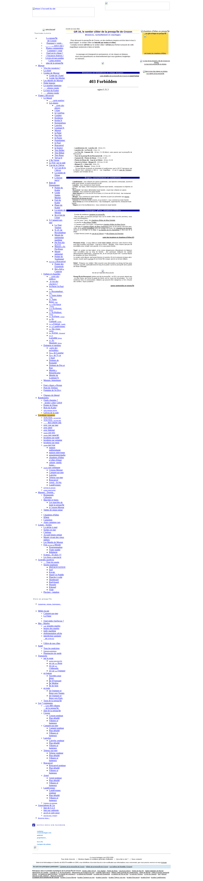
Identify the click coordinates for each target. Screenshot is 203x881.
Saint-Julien (55, 296)
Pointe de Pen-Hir (138, 871)
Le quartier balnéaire (52, 85)
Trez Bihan (59, 153)
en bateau (48, 673)
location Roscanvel (133, 877)
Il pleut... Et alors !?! (52, 555)
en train (47, 688)
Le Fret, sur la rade (57, 163)
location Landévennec (158, 877)
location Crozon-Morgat (68, 877)
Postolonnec (60, 140)
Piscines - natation (51, 592)
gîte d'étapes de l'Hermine (114, 233)
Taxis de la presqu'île (53, 700)
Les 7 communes (45, 703)
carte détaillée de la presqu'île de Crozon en (119, 76)
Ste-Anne (55, 330)
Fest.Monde (52, 545)
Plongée (52, 584)
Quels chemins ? (51, 400)
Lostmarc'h (59, 128)
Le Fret (90, 259)
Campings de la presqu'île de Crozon (72, 866)
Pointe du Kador (59, 189)
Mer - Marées (44, 623)
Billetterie (53, 552)
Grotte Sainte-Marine (58, 195)
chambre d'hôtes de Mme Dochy (114, 224)
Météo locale (43, 611)
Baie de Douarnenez (54, 184)
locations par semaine (53, 440)
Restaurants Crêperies (49, 496)
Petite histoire (49, 83)
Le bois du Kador (51, 90)
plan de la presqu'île (54, 63)
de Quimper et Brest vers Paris (56, 696)
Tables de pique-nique (53, 510)
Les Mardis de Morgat (53, 542)
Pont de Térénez (51, 388)
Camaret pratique (56, 728)
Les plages (53, 103)
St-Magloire (55, 341)
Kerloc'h (58, 120)
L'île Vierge (54, 160)
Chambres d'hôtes (51, 515)
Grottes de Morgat (51, 73)
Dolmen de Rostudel (54, 361)
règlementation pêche (53, 633)
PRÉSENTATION (57, 567)
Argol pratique (55, 778)
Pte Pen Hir (60, 243)
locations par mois (51, 442)
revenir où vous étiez (73, 29)
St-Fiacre (55, 305)
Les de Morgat (53, 80)
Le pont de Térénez (136, 874)
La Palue (47, 616)
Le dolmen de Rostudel (84, 874)
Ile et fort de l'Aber (60, 216)
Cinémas (47, 532)
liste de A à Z (49, 808)
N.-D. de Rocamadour (60, 231)
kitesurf (163, 874)
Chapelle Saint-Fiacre (103, 872)
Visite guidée (54, 550)
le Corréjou (59, 113)
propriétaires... (42, 837)
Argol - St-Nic (55, 482)
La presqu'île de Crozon (51, 39)
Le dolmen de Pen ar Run (119, 874)
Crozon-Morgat (56, 470)
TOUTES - (52, 417)
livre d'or (40, 842)
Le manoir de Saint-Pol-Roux (47, 874)
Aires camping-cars (52, 522)
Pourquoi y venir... (55, 43)
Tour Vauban (101, 871)
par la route (48, 658)
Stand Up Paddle (56, 574)
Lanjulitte (55, 337)
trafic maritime (50, 631)
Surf (51, 570)
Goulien (58, 115)
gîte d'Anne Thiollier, (90, 222)
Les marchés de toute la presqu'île (56, 503)
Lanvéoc (76, 25)
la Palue (58, 133)
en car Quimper (57, 671)
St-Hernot (55, 309)
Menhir (54, 371)
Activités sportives (46, 560)
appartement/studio (57, 455)
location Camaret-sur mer (86, 877)
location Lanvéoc (101, 877)
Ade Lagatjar (56, 353)
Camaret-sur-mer (48, 25)
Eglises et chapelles (52, 274)
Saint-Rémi (53, 300)
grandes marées (52, 626)
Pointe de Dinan (51, 405)
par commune (52, 467)
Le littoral (48, 98)
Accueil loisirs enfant (53, 535)
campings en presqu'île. (97, 214)
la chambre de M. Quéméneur (109, 230)
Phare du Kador (58, 206)
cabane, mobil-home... (55, 463)
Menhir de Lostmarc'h (54, 376)
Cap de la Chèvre (56, 165)
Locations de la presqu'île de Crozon (45, 877)
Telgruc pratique (56, 753)
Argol (69, 25)
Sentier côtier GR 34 (89, 871)
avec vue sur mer (51, 425)
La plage (47, 70)
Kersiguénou (60, 123)
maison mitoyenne (57, 452)
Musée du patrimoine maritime (59, 237)
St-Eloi (57, 333)
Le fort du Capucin (150, 874)
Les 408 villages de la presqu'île (52, 706)
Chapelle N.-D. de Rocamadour (60, 872)
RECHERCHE (52, 422)
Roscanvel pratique (57, 765)
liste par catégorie (51, 810)
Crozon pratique (56, 715)
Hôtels (46, 517)
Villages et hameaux (53, 721)
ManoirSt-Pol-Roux (60, 247)
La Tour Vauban (58, 226)
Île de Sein (53, 686)
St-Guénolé (55, 320)
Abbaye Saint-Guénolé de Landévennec (124, 872)
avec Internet (49, 430)
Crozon (36, 25)
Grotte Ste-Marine (57, 78)
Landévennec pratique (55, 791)
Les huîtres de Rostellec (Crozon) (121, 866)
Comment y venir (54, 50)
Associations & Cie (46, 805)
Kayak (52, 572)
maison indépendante (55, 448)
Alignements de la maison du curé (83, 872)
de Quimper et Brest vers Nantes (56, 692)
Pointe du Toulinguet (59, 257)
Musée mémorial (59, 252)
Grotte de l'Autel (56, 75)
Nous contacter (136, 859)
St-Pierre (56, 316)
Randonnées (43, 398)
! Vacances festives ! (55, 55)
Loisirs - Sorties (45, 525)
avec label (48, 427)
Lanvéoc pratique (56, 740)
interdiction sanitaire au (52, 637)
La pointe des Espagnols (101, 874)
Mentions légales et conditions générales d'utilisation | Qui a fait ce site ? (103, 859)
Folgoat (57, 324)
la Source (59, 148)
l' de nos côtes (52, 643)
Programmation (55, 547)
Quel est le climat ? (54, 53)
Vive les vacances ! (52, 68)
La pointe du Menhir (60, 211)
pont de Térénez (125, 170)
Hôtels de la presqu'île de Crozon (97, 866)
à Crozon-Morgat (56, 507)
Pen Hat (58, 135)
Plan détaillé (54, 718)
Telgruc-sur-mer (100, 25)
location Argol (145, 877)
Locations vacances (46, 415)
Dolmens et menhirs (52, 345)
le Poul (58, 143)
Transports (42, 656)
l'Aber (57, 110)
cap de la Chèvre (97, 233)
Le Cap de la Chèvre (60, 169)
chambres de (124, 228)
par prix (49, 432)
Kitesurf (52, 587)
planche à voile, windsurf (40, 876)
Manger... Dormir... (46, 492)
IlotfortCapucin (59, 270)
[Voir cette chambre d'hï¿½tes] (155, 51)
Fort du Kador (58, 201)
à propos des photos (44, 844)
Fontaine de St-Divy (52, 390)
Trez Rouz (59, 155)
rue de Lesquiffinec (88, 228)
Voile (51, 589)
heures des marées (51, 628)
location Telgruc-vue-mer (117, 877)
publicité (40, 835)
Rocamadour (56, 292)
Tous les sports (51, 562)
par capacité (51, 435)
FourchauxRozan (53, 385)
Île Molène (53, 683)
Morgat (41, 65)
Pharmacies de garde (52, 653)
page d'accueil (50, 29)
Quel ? (54, 621)
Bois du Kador (50, 408)
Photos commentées (54, 48)
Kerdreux (59, 118)
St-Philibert (55, 313)
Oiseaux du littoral (52, 395)
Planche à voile (55, 577)
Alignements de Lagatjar (40, 872)
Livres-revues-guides (55, 58)
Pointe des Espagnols (59, 265)
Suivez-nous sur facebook (51, 825)
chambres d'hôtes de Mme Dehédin (103, 220)
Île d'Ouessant (55, 681)
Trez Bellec (59, 150)
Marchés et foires (51, 500)
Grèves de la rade (51, 412)
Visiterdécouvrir (46, 95)
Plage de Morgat (144, 872)
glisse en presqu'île (56, 876)
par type (49, 445)
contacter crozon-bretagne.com (44, 832)
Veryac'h (58, 158)
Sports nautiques (51, 565)
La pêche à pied (50, 527)
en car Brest (55, 663)
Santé (40, 646)
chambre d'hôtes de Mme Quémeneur (96, 226)
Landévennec (87, 25)
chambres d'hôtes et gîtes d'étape (56, 458)
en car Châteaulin (53, 667)
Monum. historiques (52, 380)
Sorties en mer (50, 530)
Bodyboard (54, 582)
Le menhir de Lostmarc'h (67, 874)
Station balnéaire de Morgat (154, 871)
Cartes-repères (54, 60)
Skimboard (54, 579)
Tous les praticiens (52, 648)
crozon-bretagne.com (98, 857)
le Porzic (58, 138)
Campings (48, 520)
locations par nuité (51, 437)
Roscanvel (60, 25)
